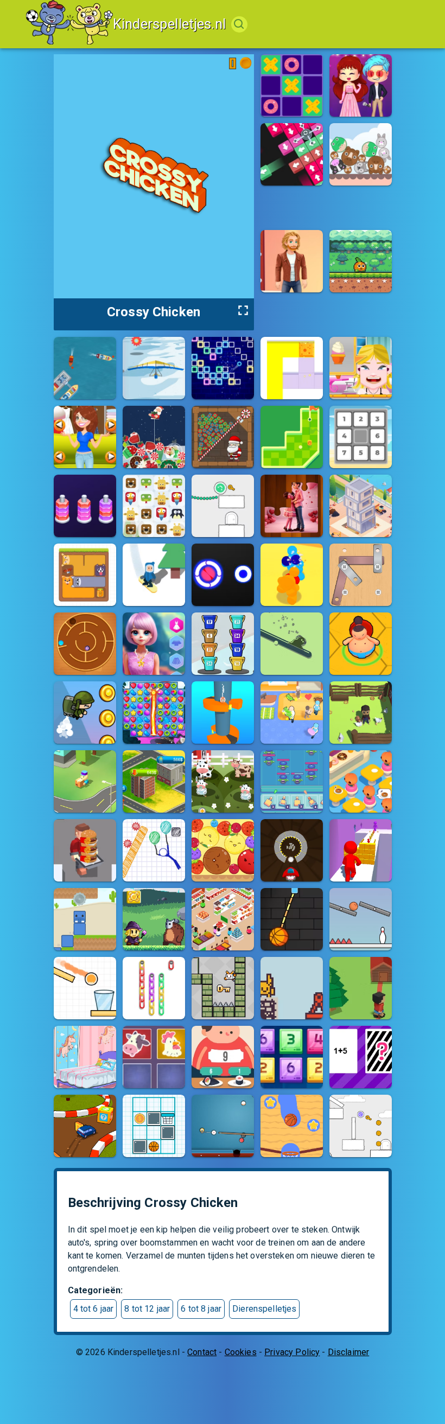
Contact (202, 1352)
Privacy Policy (292, 1352)
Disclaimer (349, 1352)
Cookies (241, 1352)
